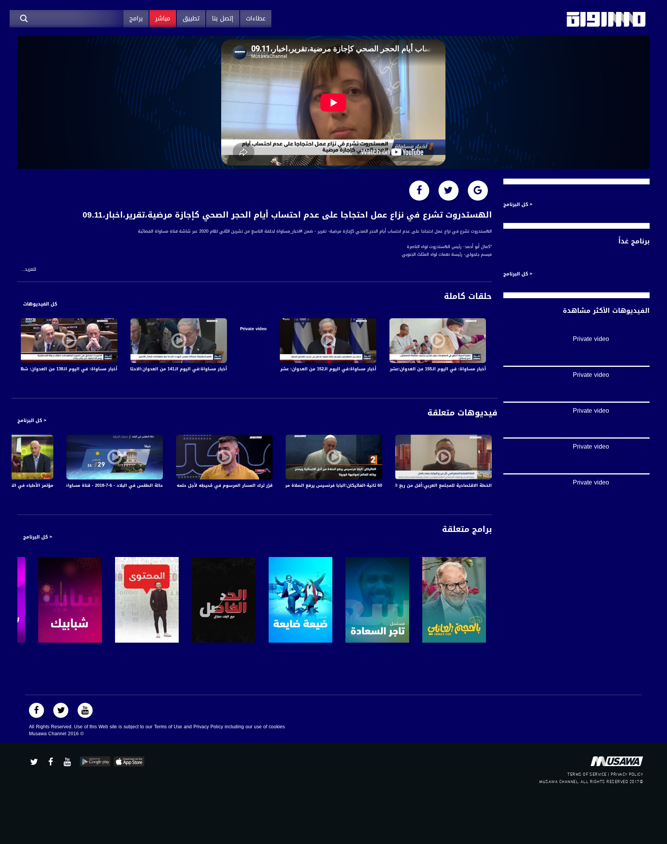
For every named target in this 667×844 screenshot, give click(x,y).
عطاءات (256, 18)
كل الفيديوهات (40, 304)
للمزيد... (28, 269)
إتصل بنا (223, 18)
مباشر (162, 18)
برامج (136, 18)
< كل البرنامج (31, 420)
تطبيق (191, 18)
